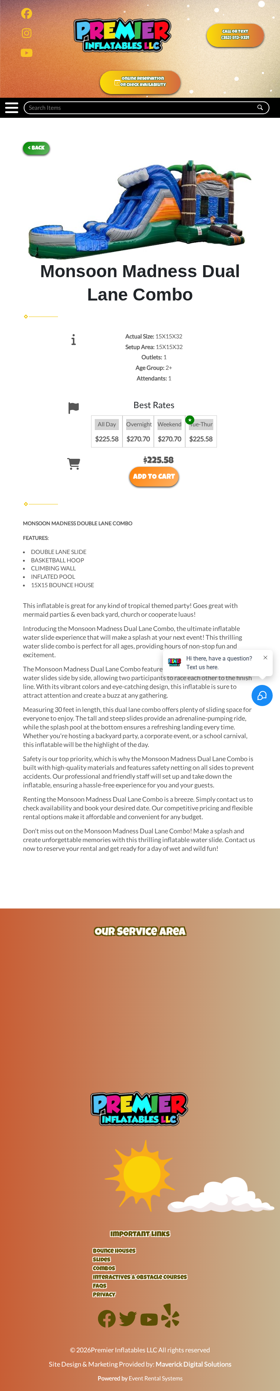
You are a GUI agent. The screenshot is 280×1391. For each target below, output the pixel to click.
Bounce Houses (114, 1252)
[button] (11, 107)
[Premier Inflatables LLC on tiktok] (26, 54)
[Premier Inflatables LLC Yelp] (170, 1325)
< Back (36, 148)
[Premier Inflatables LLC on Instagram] (26, 34)
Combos (104, 1269)
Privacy (104, 1295)
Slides (101, 1260)
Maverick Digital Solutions (194, 1364)
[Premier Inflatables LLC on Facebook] (26, 15)
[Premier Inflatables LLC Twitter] (128, 1325)
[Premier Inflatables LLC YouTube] (149, 1325)
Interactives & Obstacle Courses (140, 1278)
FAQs (99, 1287)
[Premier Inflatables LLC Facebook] (107, 1325)
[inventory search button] (260, 107)
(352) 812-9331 (235, 38)
